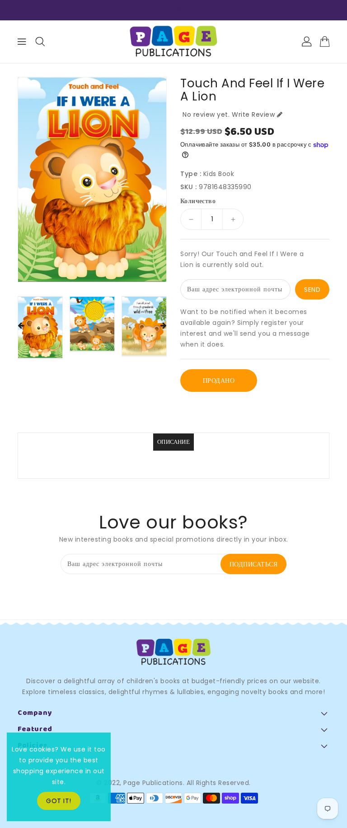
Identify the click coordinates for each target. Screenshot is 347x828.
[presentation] (21, 326)
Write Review (253, 114)
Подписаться (254, 564)
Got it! (58, 800)
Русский (169, 10)
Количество (198, 201)
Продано (219, 380)
